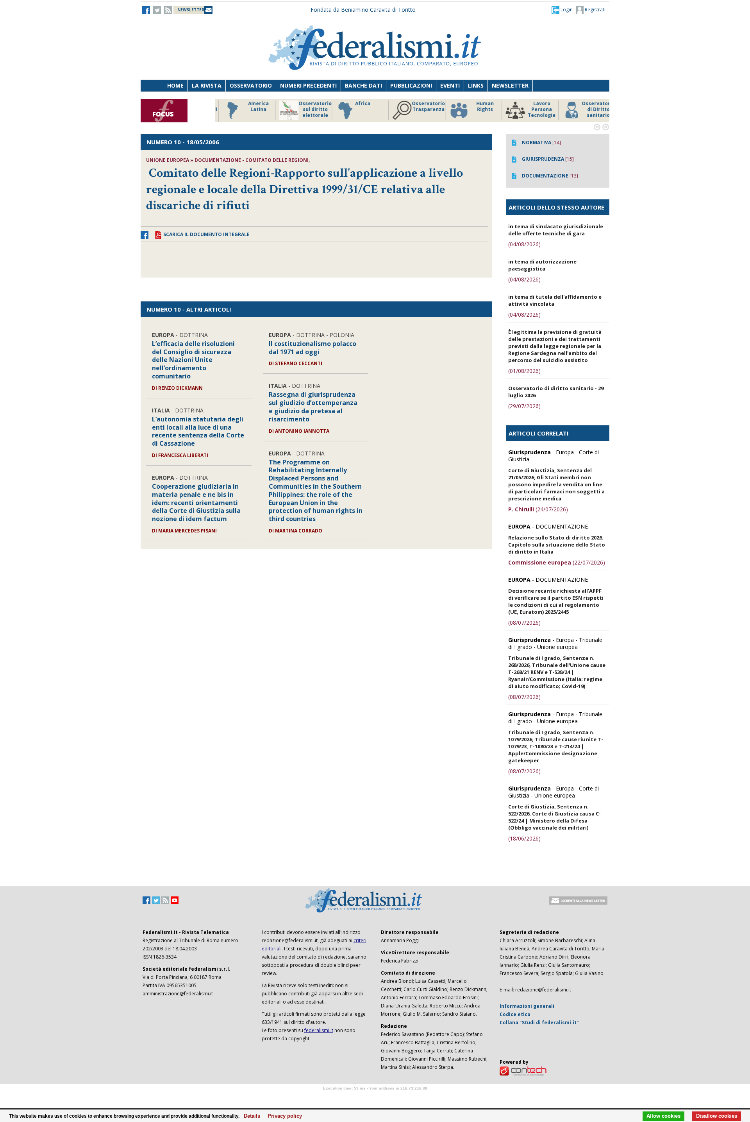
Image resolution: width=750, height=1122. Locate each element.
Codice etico (515, 1014)
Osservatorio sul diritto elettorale (308, 109)
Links (476, 85)
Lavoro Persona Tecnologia (535, 109)
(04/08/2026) (524, 244)
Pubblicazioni (411, 85)
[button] (562, 10)
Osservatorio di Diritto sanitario (591, 109)
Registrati (594, 9)
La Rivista (206, 85)
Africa (356, 103)
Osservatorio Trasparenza (421, 106)
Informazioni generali (527, 1006)
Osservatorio (251, 85)
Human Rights (478, 106)
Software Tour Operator (375, 1097)
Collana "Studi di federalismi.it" (539, 1022)
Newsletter (510, 85)
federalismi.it (318, 1030)
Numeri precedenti (308, 85)
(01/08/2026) (524, 371)
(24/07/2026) (538, 509)
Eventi (450, 85)
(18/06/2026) (524, 838)
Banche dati (363, 85)
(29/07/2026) (524, 406)
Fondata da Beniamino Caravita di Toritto (363, 9)
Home (175, 85)
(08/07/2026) (524, 622)
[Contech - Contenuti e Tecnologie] (523, 1070)
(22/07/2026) (556, 562)
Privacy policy (282, 1116)
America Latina (251, 106)
